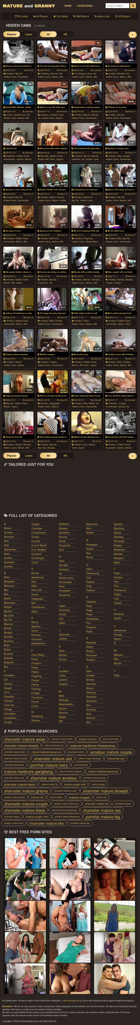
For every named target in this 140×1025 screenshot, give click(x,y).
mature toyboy (56, 797)
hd (60, 573)
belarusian (9, 602)
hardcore (64, 569)
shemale (91, 684)
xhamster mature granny (94, 777)
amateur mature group (14, 797)
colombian (10, 713)
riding (89, 646)
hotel (62, 586)
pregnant (91, 627)
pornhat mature (81, 764)
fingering (36, 676)
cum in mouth (39, 545)
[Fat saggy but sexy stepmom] (52, 299)
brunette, (44, 155)
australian (9, 562)
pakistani (91, 601)
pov (88, 623)
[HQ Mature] (70, 978)
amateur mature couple (111, 752)
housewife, (23, 76)
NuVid (98, 276)
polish (89, 614)
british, (92, 403)
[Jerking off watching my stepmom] (18, 299)
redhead (91, 642)
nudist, (63, 200)
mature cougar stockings (89, 758)
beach (7, 598)
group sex (65, 545)
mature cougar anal (74, 784)
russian (90, 659)
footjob (35, 693)
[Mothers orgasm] (52, 340)
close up (9, 705)
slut (88, 705)
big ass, (53, 279)
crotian (35, 536)
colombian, (43, 282)
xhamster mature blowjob (21, 745)
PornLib (29, 70)
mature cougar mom (37, 816)
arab (6, 545)
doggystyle (37, 598)
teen (116, 581)
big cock (8, 615)
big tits (8, 619)
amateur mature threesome (66, 803)
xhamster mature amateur (16, 758)
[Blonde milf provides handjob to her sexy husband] (86, 258)
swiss (117, 562)
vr (115, 643)
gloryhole (64, 532)
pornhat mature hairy (49, 765)
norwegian (92, 544)
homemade (65, 582)
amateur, (10, 73)
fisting (35, 684)
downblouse (38, 607)
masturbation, (92, 241)
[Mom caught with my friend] (120, 258)
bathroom (9, 585)
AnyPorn (29, 276)
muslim (90, 532)
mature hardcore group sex (46, 752)
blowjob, (121, 73)
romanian (91, 655)
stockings (119, 541)
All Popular (42, 16)
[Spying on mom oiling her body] (18, 175)
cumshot (36, 553)
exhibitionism (38, 643)
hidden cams (66, 577)
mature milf (37, 797)
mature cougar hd (49, 784)
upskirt (117, 618)
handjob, (96, 279)
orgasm (60, 159)
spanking (119, 528)
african (7, 528)
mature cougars (79, 797)
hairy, (89, 73)
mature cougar (98, 784)
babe (7, 577)
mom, (52, 159)
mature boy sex (115, 758)
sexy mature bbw (110, 738)
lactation (64, 671)
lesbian (63, 679)
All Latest (22, 16)
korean (63, 659)
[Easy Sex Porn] (114, 978)
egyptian (36, 626)
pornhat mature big (103, 817)
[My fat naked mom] (120, 216)
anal (6, 541)
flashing (36, 688)
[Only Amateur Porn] (70, 947)
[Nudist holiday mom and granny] (52, 175)
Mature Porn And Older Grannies (28, 5)
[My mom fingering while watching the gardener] (86, 216)
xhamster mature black (62, 738)
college (8, 709)
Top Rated (62, 16)
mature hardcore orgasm (70, 771)
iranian (62, 614)
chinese (8, 700)
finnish (35, 680)
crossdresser (38, 532)
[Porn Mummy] (114, 884)
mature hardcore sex (54, 745)
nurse (89, 557)
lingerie (63, 684)
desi (33, 581)
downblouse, (20, 114)
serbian (90, 679)
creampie (36, 528)
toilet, (74, 447)
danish (35, 573)
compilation (10, 717)
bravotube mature (76, 751)
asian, (86, 320)
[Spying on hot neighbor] (52, 216)
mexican (63, 712)
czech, (9, 114)
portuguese (92, 618)
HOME (68, 5)
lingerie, (20, 159)
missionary (92, 524)
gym (61, 549)
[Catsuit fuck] (18, 134)
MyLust (132, 441)
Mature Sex (103, 16)
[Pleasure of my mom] (120, 93)
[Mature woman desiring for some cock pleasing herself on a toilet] (86, 422)
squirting (118, 536)
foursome (37, 697)
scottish (90, 675)
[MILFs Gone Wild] (114, 947)
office (89, 569)
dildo (34, 585)
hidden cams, (10, 76)
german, (54, 73)
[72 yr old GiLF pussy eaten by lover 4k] (120, 381)
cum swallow (38, 549)
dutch (34, 611)
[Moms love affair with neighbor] (52, 134)
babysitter (9, 581)
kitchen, (120, 447)
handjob (63, 565)
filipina (35, 671)
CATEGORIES (85, 5)
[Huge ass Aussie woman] (18, 381)
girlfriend (64, 524)
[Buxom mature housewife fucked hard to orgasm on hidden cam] (18, 52)
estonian (36, 635)
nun (88, 553)
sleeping (91, 692)
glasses (63, 528)
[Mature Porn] (25, 884)
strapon (118, 545)
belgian (8, 607)
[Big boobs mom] (86, 340)
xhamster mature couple (65, 790)
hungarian (64, 595)
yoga (116, 675)
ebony (34, 622)
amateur (8, 532)
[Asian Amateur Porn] (70, 853)
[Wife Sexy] (114, 853)
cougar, (126, 155)
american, (113, 403)
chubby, (58, 320)
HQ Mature (123, 16)
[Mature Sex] (25, 978)
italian (62, 622)
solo (88, 722)
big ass (8, 611)
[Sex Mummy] (114, 916)
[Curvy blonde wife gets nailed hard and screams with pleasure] (86, 134)
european (36, 639)
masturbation (66, 704)
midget (62, 717)
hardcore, (11, 155)
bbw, (119, 155)
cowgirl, (118, 282)
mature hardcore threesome (92, 745)
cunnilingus (37, 558)
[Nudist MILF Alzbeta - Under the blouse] (18, 93)
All (48, 34)
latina (62, 675)
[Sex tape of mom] (18, 216)
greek (62, 541)
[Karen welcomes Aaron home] (86, 381)
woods (117, 663)
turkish (118, 603)
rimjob (90, 651)
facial (34, 659)
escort (34, 630)
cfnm (7, 692)
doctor (35, 594)
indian (62, 605)
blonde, (95, 114)
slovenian (91, 701)
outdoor (90, 590)
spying (117, 532)
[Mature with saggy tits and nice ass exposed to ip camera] (120, 175)
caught (8, 688)
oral (88, 577)
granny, (60, 197)
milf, (62, 76)
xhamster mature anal (14, 777)
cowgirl (35, 524)
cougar (8, 722)
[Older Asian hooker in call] (86, 299)
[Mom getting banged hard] (120, 299)
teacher (118, 577)
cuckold (35, 541)
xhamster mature (12, 816)
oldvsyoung (92, 573)
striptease (119, 549)
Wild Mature (82, 16)
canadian (9, 675)
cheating (9, 696)
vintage (118, 634)
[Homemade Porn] (70, 916)
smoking (91, 709)
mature (63, 708)
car (6, 679)
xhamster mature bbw (14, 764)
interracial (64, 610)
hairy (62, 560)
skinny (89, 688)
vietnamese (120, 630)
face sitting (37, 654)
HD (65, 34)
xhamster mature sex (102, 810)
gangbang (37, 716)
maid (61, 695)
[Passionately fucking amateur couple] (86, 93)
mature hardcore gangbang (28, 771)
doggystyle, (55, 403)
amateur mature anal (13, 823)
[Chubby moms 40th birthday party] (120, 340)
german (35, 720)
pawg (89, 610)
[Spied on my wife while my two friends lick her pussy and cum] (52, 93)
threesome (120, 590)
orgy (89, 586)
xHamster (63, 70)
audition (8, 558)
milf (61, 721)
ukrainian (119, 614)
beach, (53, 197)
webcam (118, 654)
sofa (88, 713)
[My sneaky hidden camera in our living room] (18, 258)
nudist (89, 548)
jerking (63, 638)
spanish (118, 524)
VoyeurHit (131, 193)
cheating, (45, 73)
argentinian (10, 549)
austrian (8, 566)
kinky (62, 650)
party (89, 606)
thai (116, 585)
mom (89, 528)
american (9, 536)
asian (7, 553)
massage (64, 700)
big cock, (42, 447)
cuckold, (54, 114)
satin (89, 671)
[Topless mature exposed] (18, 340)
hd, (60, 73)
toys (116, 598)
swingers (119, 558)
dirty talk (36, 590)
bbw (6, 594)
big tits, (19, 73)
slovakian (91, 696)
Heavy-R (97, 111)
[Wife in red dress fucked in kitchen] (52, 381)
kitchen (63, 655)
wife (116, 659)
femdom (36, 663)
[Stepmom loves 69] (18, 422)
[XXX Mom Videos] (25, 853)
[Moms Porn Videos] (25, 916)
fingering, (88, 238)
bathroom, (88, 197)
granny (63, 536)
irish (61, 618)
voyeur (19, 282)
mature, (55, 76)
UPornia (97, 441)
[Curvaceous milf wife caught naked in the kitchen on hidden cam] (120, 422)
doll (33, 603)
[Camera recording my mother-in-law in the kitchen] (52, 258)
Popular (11, 34)
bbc (6, 590)
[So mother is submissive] (120, 52)
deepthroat (37, 577)
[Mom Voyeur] (70, 884)
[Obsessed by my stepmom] (86, 175)
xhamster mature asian (24, 739)
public (89, 631)
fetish (34, 667)
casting (8, 683)
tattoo (117, 573)
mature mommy (88, 739)
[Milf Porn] (25, 947)
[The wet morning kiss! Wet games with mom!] (52, 52)
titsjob (117, 594)
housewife (64, 590)
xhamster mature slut (53, 758)
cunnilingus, (80, 73)
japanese (64, 634)
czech (34, 562)
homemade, (91, 117)
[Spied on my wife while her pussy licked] (86, 52)
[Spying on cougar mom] (120, 134)
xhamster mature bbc (47, 823)
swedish (118, 553)
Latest (28, 34)
